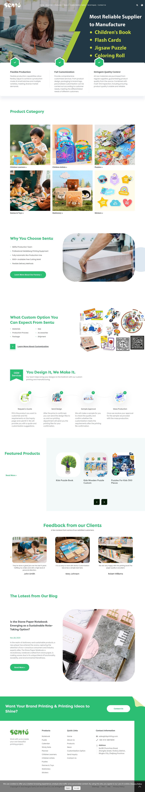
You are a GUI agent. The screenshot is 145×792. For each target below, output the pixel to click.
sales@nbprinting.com (108, 736)
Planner (45, 751)
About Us (48, 5)
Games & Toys (48, 765)
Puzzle (44, 740)
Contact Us (102, 5)
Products (58, 5)
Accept (76, 788)
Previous (95, 502)
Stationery (46, 769)
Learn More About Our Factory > (28, 275)
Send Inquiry (91, 5)
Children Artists (48, 758)
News (66, 5)
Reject (68, 788)
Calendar (46, 743)
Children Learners (49, 754)
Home (42, 5)
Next (103, 502)
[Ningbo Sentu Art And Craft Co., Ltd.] (12, 5)
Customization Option (78, 5)
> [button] (134, 557)
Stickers (45, 772)
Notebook (46, 736)
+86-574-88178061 (106, 740)
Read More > (11, 475)
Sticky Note (46, 747)
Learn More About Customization (33, 346)
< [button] (11, 557)
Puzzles (45, 761)
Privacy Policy (136, 784)
